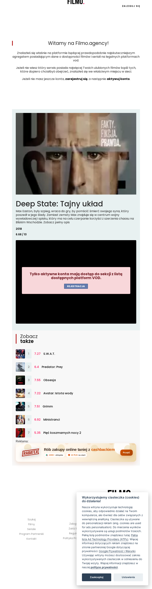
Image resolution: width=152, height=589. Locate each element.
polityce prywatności (104, 567)
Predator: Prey (52, 367)
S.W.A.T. (49, 354)
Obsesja (49, 380)
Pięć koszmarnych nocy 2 (62, 433)
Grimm (48, 406)
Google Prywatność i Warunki (117, 551)
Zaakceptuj (96, 577)
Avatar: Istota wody (58, 393)
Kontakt (32, 539)
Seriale (24, 6)
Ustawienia (128, 577)
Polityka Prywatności (76, 538)
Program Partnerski (31, 534)
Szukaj (32, 519)
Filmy (31, 524)
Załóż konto (76, 528)
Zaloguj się (131, 6)
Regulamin (76, 533)
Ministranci (51, 420)
